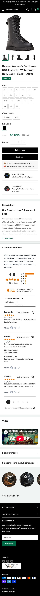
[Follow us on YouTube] (11, 561)
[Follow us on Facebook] (3, 561)
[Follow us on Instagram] (7, 561)
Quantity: (5, 142)
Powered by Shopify (8, 591)
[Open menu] (3, 10)
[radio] (28, 273)
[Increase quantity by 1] (24, 142)
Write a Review (20, 305)
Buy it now (20, 157)
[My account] (32, 10)
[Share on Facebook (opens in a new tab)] (11, 328)
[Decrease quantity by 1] (12, 142)
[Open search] (27, 10)
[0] (36, 9)
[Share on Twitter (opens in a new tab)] (15, 328)
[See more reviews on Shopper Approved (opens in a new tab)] (19, 328)
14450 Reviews (13, 283)
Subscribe (9, 544)
